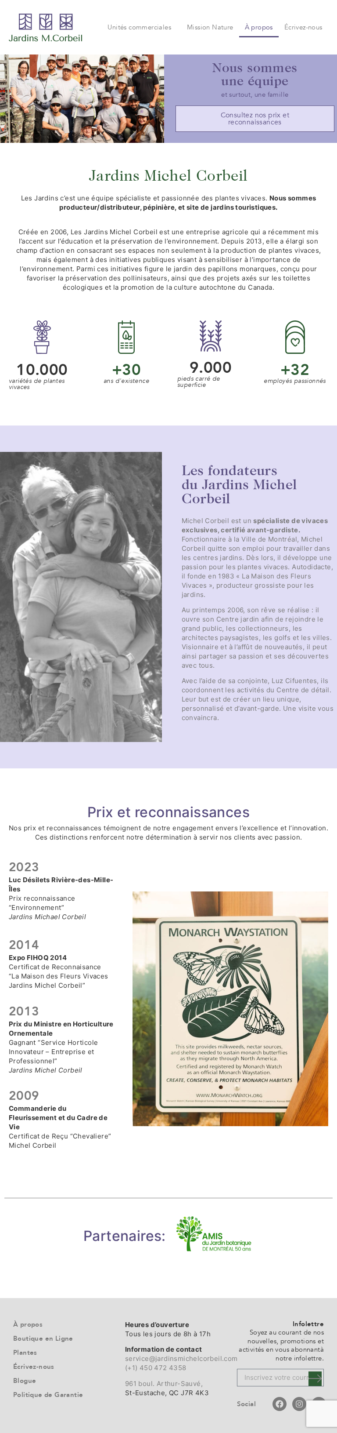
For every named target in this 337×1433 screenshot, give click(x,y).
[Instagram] (299, 1404)
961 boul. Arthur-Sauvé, (164, 1383)
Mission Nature (210, 27)
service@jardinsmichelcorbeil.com (181, 1358)
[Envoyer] (315, 1378)
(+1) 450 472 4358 (155, 1368)
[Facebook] (279, 1404)
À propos (259, 27)
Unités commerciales (139, 27)
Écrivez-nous (303, 27)
